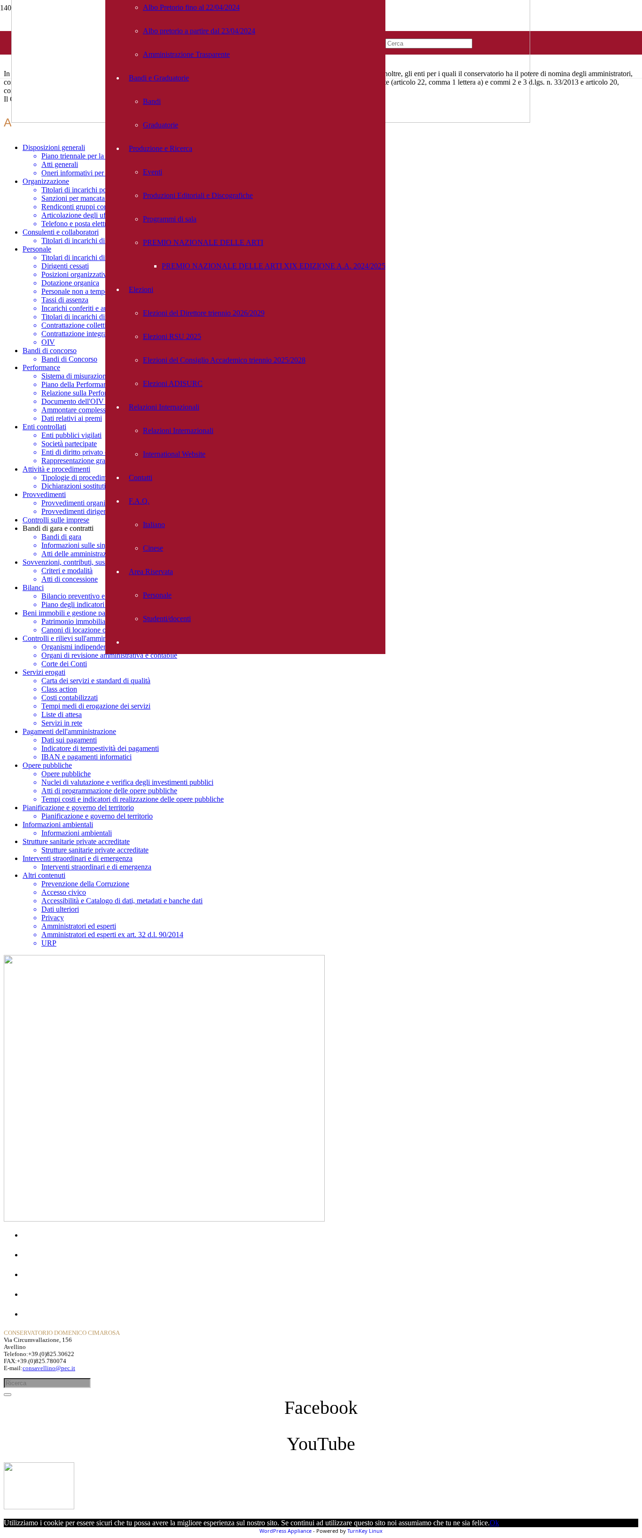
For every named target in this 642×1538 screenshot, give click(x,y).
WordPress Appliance (285, 1530)
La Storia (36, 1255)
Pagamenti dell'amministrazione (69, 731)
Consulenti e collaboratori (61, 232)
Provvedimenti (44, 494)
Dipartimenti (41, 1274)
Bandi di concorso (50, 351)
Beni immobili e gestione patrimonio (76, 613)
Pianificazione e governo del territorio (78, 808)
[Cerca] (7, 1394)
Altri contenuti (44, 875)
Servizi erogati (44, 672)
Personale (37, 249)
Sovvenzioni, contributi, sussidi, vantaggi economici (100, 562)
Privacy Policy (44, 1314)
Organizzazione (46, 181)
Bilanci (33, 588)
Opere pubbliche (47, 765)
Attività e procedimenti (56, 469)
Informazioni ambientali (58, 824)
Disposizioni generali (54, 147)
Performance (41, 367)
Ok (494, 1523)
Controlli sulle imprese (56, 520)
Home (32, 1235)
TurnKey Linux (365, 1530)
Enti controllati (44, 427)
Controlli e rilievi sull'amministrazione (79, 638)
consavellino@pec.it (49, 1368)
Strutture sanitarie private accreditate (76, 841)
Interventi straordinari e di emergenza (78, 858)
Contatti (34, 1294)
